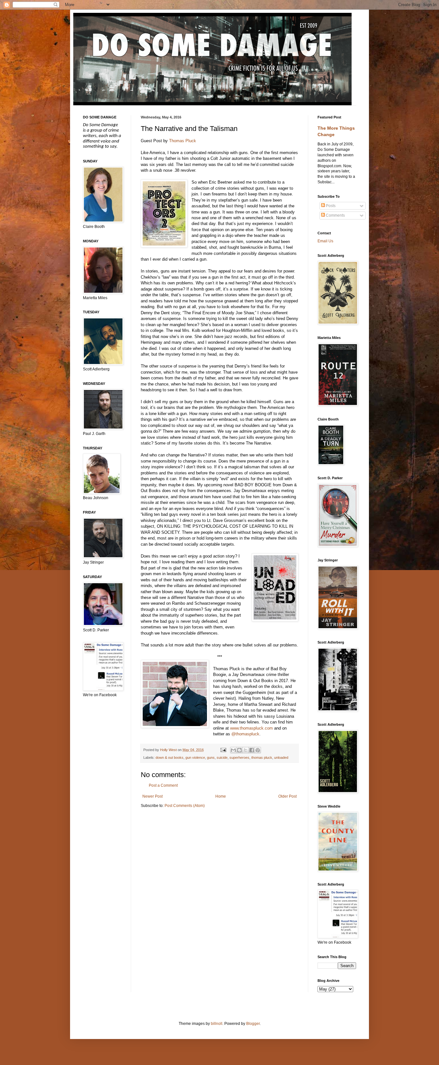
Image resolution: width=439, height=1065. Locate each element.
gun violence (195, 757)
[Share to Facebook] (251, 750)
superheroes (239, 757)
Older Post (287, 796)
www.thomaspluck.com (251, 728)
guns (211, 757)
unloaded (281, 757)
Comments (335, 215)
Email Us (325, 241)
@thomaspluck (245, 734)
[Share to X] (245, 750)
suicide (222, 757)
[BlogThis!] (239, 750)
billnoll (216, 1023)
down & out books (170, 757)
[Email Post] (223, 750)
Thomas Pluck (182, 140)
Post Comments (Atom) (185, 805)
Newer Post (152, 796)
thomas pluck (261, 757)
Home (220, 796)
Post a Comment (163, 785)
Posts (330, 205)
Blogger (253, 1023)
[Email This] (233, 750)
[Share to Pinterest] (258, 750)
